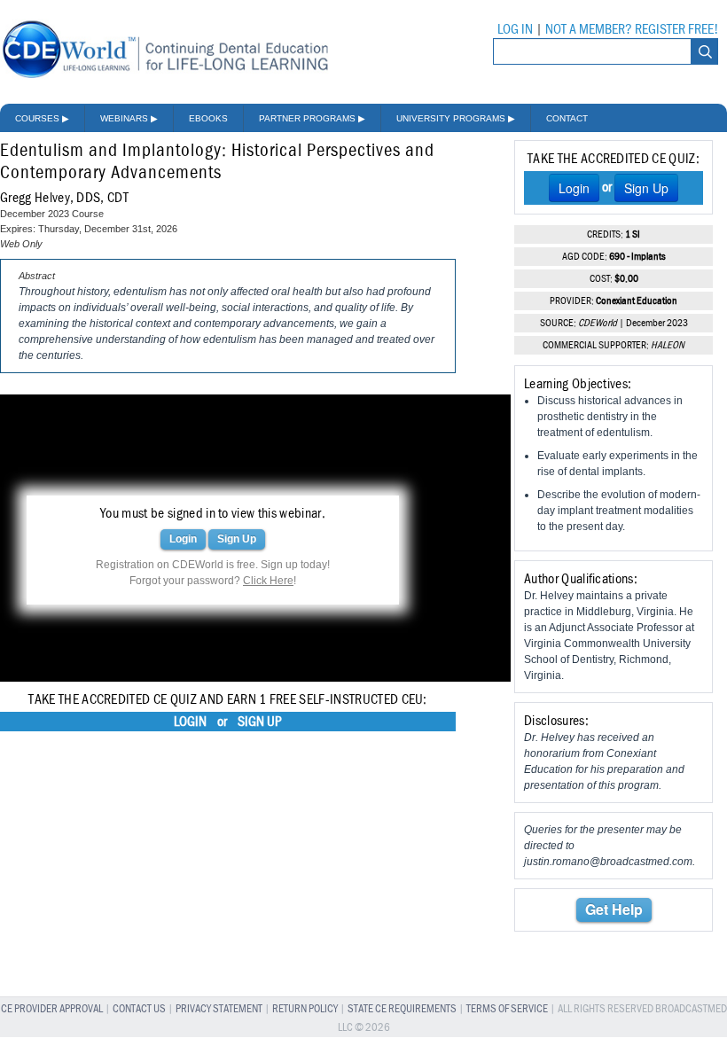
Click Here (268, 580)
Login (183, 539)
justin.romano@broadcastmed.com (608, 861)
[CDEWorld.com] (165, 77)
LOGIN (190, 721)
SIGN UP (260, 721)
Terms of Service (507, 1009)
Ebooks (208, 118)
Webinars (129, 118)
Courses (42, 118)
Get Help (614, 909)
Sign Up (236, 539)
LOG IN (515, 29)
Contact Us (139, 1009)
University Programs (455, 118)
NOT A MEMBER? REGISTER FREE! (631, 29)
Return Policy (305, 1009)
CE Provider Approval (52, 1009)
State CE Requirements (402, 1009)
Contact (567, 118)
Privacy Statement (219, 1009)
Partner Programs (312, 118)
